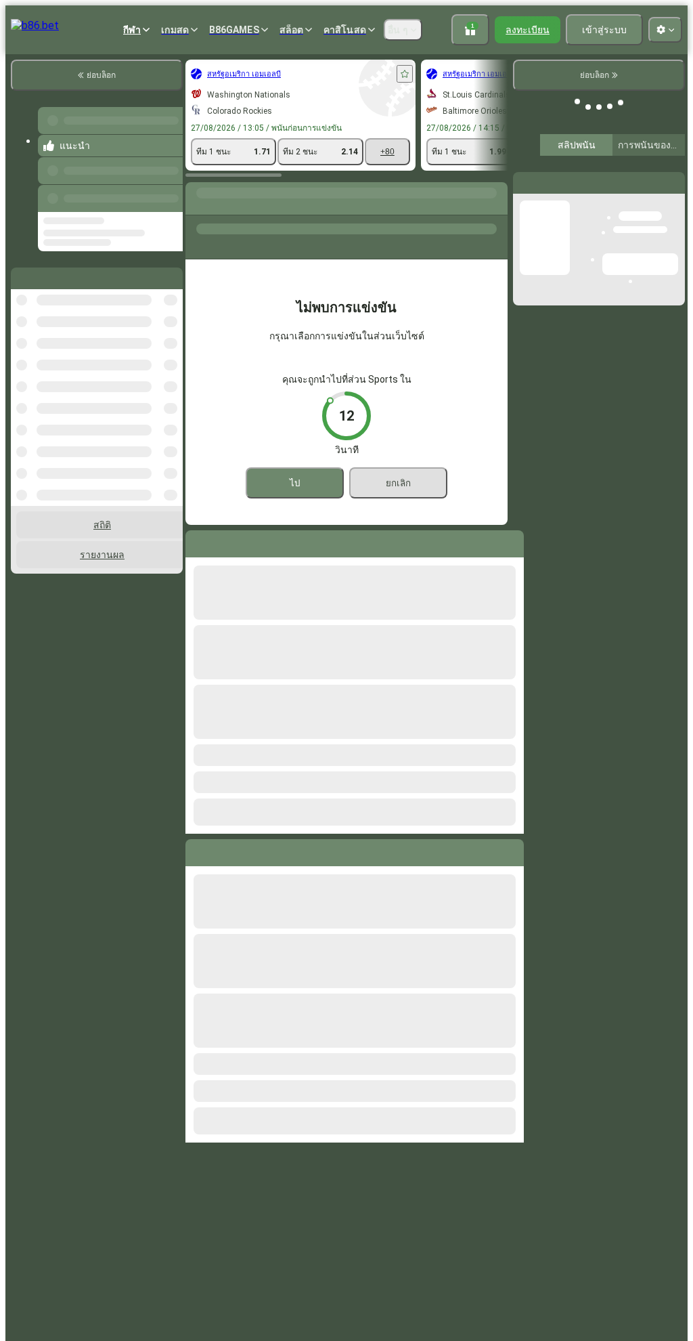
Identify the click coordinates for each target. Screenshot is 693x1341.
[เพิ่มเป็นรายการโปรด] (405, 74)
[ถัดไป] (226, 850)
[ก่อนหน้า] (168, 195)
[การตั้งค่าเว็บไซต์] (665, 30)
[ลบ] (510, 850)
